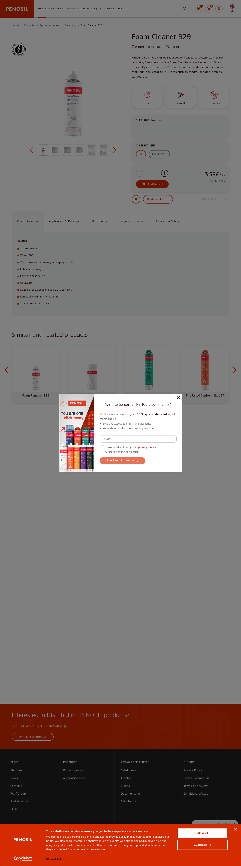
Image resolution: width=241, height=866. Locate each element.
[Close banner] (235, 829)
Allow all (202, 833)
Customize (200, 844)
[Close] (178, 397)
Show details (54, 859)
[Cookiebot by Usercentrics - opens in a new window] (22, 859)
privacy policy (147, 447)
